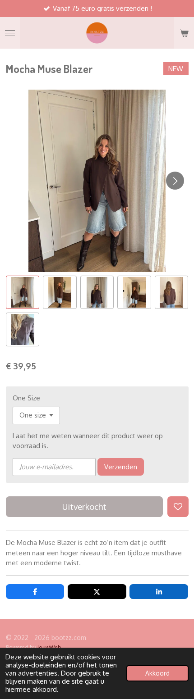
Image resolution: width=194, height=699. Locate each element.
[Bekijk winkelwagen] (184, 33)
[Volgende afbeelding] (175, 181)
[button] (23, 292)
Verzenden (120, 467)
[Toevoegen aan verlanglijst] (178, 506)
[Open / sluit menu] (10, 33)
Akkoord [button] (157, 673)
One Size (26, 398)
